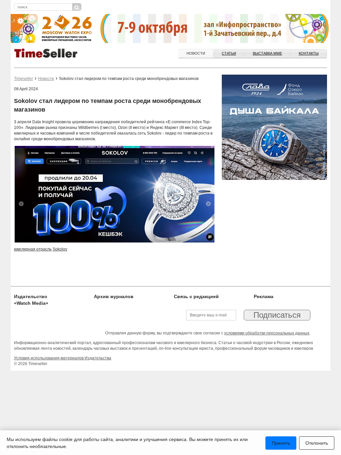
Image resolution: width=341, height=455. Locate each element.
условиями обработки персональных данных (266, 333)
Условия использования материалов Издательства (62, 358)
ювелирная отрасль (33, 249)
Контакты (309, 53)
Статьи (229, 53)
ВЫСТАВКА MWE (267, 53)
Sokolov (60, 249)
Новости (195, 53)
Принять (281, 443)
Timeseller (23, 78)
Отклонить (316, 443)
